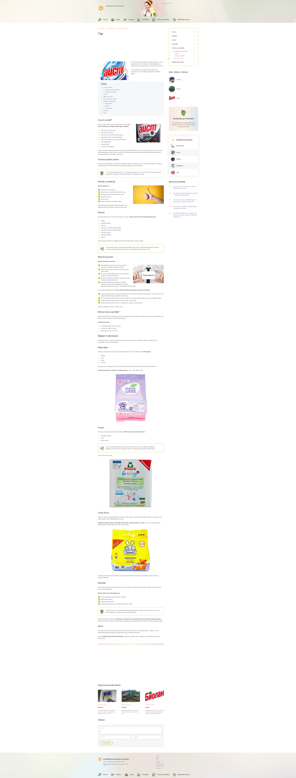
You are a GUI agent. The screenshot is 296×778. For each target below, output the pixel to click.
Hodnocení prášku (166, 3)
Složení (105, 94)
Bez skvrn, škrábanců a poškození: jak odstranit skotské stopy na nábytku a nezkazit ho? (185, 215)
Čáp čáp (103, 146)
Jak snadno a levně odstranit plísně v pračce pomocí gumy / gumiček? (185, 201)
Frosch (107, 106)
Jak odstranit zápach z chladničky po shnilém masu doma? (185, 207)
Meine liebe (108, 103)
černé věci (112, 130)
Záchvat (124, 707)
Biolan (147, 707)
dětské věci (111, 146)
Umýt (118, 19)
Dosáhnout (179, 166)
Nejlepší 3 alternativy (109, 101)
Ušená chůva (108, 108)
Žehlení (131, 19)
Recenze (105, 110)
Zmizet (177, 53)
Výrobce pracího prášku (112, 89)
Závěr (105, 113)
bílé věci (110, 132)
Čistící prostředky (163, 19)
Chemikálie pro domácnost (180, 51)
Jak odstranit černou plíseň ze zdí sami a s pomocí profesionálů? (185, 194)
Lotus (178, 152)
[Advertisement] (131, 49)
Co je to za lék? (107, 87)
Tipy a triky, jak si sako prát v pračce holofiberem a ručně (184, 187)
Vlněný (178, 159)
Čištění (105, 19)
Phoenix (100, 707)
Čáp (177, 172)
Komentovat (106, 743)
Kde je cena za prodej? (109, 99)
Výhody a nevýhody (110, 92)
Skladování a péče (184, 19)
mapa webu (158, 768)
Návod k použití (108, 96)
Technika (145, 19)
